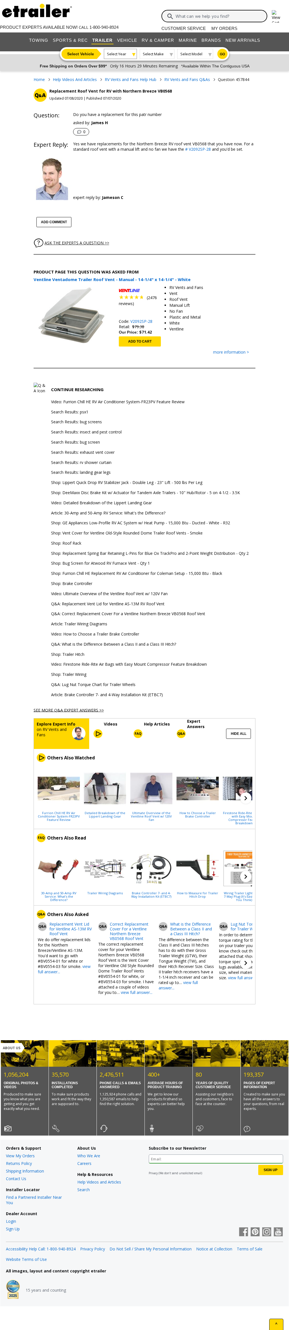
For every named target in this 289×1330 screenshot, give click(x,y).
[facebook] (243, 1232)
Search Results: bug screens (76, 422)
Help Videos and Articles (99, 1182)
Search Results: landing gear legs (81, 472)
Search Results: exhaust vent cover (83, 452)
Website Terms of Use (26, 1259)
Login (11, 1221)
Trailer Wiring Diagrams (105, 893)
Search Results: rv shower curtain (81, 462)
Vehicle (127, 40)
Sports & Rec (70, 40)
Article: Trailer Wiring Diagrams (79, 624)
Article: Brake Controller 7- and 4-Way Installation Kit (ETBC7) (107, 695)
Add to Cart (140, 341)
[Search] (170, 16)
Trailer (102, 40)
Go (222, 54)
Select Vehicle (80, 54)
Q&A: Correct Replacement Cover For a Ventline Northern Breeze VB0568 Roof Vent (128, 614)
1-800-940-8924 (104, 27)
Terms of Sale (249, 1249)
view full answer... (136, 992)
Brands (211, 40)
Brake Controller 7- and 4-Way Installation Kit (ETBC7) (151, 894)
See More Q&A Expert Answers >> (69, 710)
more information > (231, 352)
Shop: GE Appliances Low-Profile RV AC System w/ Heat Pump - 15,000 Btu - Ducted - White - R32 (140, 523)
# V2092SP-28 (197, 149)
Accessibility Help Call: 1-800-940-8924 (41, 1249)
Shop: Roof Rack (66, 543)
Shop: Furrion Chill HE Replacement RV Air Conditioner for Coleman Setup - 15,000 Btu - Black (136, 573)
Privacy (153, 1173)
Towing (38, 40)
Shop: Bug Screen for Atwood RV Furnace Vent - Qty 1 (100, 563)
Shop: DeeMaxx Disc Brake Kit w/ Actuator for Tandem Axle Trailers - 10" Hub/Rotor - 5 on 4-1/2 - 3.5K (145, 492)
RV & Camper (158, 40)
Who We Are (88, 1155)
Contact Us (16, 1178)
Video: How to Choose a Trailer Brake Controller (95, 634)
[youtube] (278, 1232)
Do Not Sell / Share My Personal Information (151, 1249)
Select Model (191, 53)
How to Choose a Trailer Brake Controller (197, 814)
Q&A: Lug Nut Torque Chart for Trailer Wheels (93, 684)
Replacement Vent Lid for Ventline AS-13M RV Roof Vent (70, 929)
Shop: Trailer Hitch (67, 654)
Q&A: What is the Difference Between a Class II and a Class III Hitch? (113, 644)
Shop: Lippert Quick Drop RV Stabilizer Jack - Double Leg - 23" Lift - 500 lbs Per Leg (126, 482)
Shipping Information (25, 1171)
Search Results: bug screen (75, 442)
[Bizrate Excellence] (13, 1290)
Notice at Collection (214, 1249)
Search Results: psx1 (69, 412)
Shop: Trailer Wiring (68, 674)
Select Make (153, 53)
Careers (84, 1163)
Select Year (116, 53)
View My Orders (20, 1155)
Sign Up (13, 1229)
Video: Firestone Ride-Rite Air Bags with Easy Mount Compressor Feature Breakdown (129, 664)
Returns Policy (19, 1163)
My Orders (224, 28)
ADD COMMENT (54, 222)
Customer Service (183, 28)
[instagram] (267, 1232)
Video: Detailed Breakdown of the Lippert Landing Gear (101, 503)
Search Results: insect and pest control (86, 432)
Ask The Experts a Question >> (77, 243)
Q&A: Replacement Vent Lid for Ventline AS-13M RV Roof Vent (108, 604)
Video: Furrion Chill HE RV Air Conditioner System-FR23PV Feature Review (118, 402)
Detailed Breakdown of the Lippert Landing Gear (105, 814)
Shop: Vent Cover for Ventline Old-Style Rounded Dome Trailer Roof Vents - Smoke (127, 533)
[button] (245, 798)
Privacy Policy (92, 1249)
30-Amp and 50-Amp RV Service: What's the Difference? (58, 896)
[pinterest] (255, 1232)
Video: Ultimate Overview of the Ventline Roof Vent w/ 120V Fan (109, 593)
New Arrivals (242, 40)
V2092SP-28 (141, 321)
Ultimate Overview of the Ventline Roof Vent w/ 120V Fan (151, 816)
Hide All (238, 734)
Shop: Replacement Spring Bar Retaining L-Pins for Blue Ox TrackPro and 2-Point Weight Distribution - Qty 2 (150, 553)
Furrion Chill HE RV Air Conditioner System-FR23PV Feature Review (59, 816)
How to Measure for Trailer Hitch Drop (197, 894)
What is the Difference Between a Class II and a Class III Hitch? (191, 929)
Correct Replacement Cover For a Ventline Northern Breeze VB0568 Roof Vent (129, 931)
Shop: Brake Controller (71, 583)
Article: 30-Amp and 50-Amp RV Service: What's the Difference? (108, 513)
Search (83, 1189)
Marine (188, 40)
